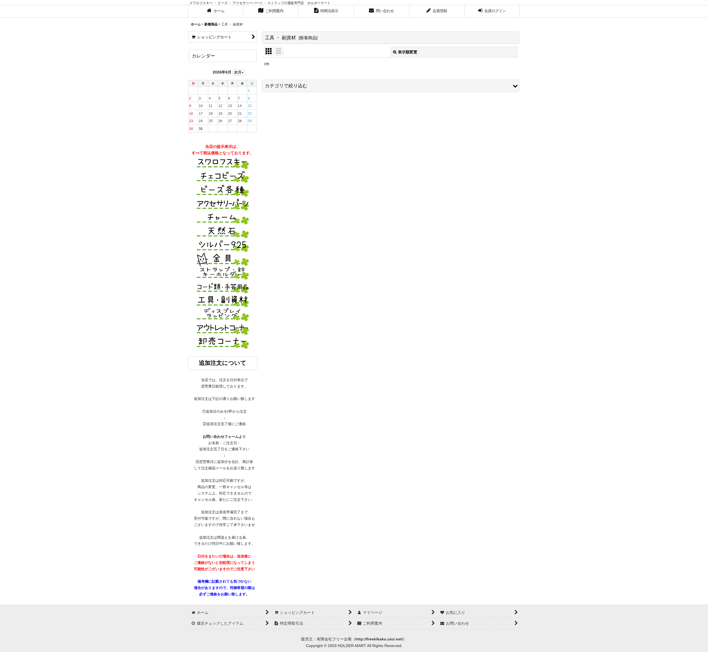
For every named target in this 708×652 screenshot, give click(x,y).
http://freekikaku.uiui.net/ (379, 639)
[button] (390, 86)
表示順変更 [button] (407, 52)
